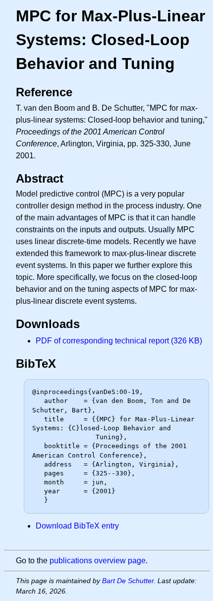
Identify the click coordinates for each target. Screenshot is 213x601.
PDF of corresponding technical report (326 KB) (119, 340)
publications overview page (98, 560)
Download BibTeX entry (77, 526)
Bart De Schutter (128, 581)
